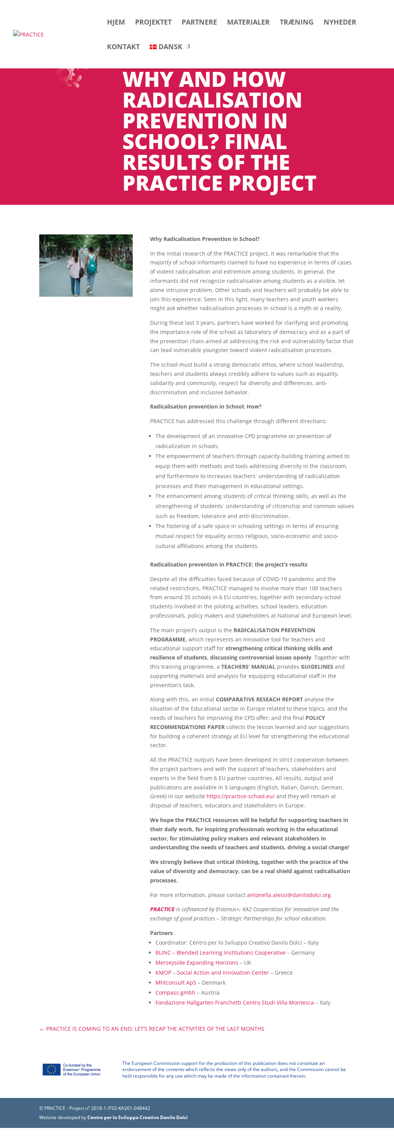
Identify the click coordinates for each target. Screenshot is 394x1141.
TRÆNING (297, 23)
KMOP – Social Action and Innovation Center (212, 972)
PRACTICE (162, 909)
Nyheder (340, 23)
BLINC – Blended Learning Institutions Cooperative (220, 952)
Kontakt (123, 47)
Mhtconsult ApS (175, 982)
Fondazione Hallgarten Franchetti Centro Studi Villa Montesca (234, 1002)
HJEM (116, 23)
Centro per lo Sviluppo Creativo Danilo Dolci (137, 1117)
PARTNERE (199, 23)
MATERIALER (248, 23)
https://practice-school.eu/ (241, 796)
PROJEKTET (153, 23)
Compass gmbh (175, 992)
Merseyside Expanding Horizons (196, 962)
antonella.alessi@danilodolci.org (289, 895)
